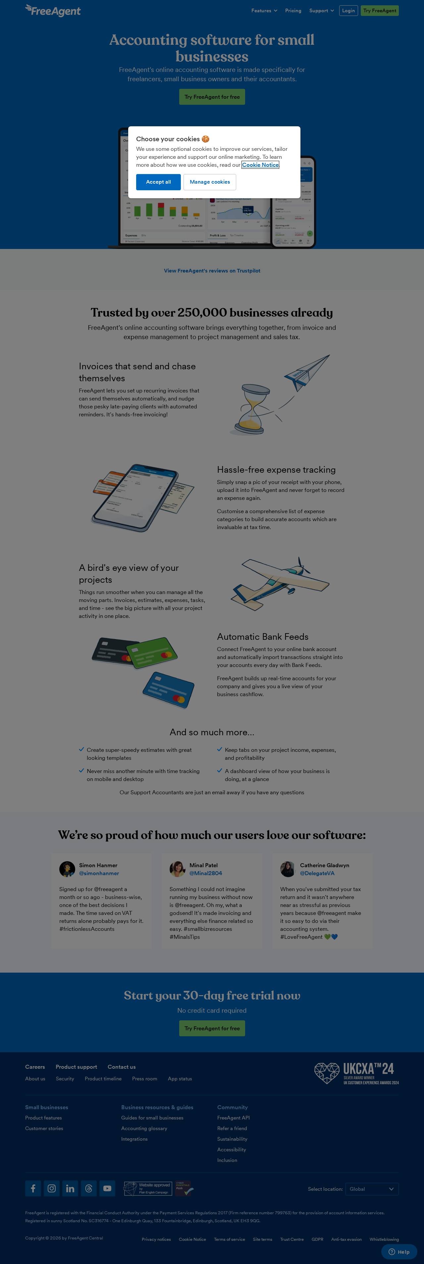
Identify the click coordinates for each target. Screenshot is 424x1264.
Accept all (158, 182)
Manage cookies (210, 182)
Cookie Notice (260, 164)
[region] (214, 162)
